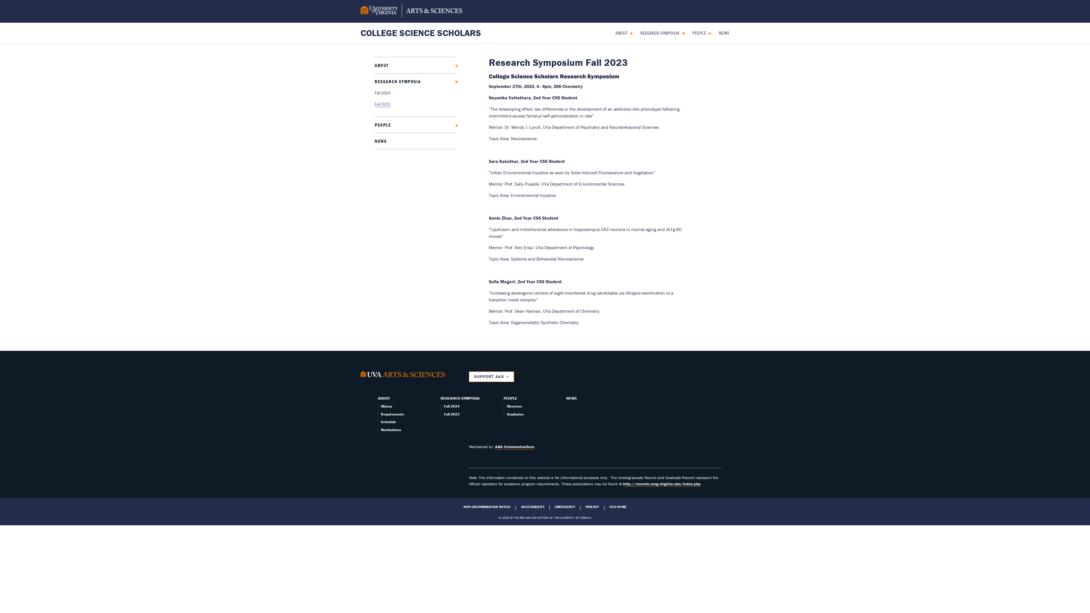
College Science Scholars (420, 32)
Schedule (388, 421)
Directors (514, 406)
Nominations (391, 429)
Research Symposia (660, 33)
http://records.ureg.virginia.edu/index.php (662, 483)
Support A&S (489, 376)
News (724, 33)
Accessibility (532, 507)
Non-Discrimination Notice (487, 507)
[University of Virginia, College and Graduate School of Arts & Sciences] (411, 11)
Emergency (565, 507)
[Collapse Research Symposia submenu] (681, 33)
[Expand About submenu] (629, 33)
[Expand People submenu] (708, 33)
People (699, 33)
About (621, 33)
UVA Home (617, 507)
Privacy (592, 507)
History (386, 406)
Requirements (392, 414)
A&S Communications (514, 446)
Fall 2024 (382, 93)
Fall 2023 (382, 104)
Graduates (515, 414)
